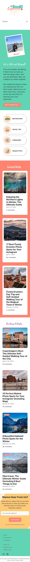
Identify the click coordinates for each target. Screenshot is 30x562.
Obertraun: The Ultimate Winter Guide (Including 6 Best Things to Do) (14, 480)
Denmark (6, 329)
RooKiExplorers (14, 558)
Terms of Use (8, 549)
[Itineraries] (15, 140)
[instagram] (3, 554)
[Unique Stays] (15, 151)
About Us (6, 544)
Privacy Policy (8, 547)
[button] (27, 21)
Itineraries (7, 540)
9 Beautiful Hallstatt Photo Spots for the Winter (12, 438)
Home (5, 535)
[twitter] (7, 554)
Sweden (6, 372)
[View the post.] (15, 193)
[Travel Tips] (15, 129)
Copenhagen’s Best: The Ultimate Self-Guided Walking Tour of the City (14, 355)
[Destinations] (15, 118)
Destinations (8, 537)
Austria (6, 414)
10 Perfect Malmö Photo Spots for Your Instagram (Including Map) (13, 397)
